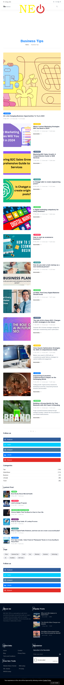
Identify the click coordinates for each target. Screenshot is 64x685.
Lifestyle (5, 478)
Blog (4, 653)
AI (5, 557)
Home (27, 44)
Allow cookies (54, 682)
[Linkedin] (58, 2)
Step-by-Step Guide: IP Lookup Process (24, 521)
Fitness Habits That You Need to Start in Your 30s (27, 512)
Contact (20, 650)
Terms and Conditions (9, 656)
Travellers (12, 557)
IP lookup (21, 668)
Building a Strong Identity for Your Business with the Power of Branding (46, 404)
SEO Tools (20, 557)
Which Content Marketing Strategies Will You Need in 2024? (46, 127)
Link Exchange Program (19, 503)
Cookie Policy (47, 680)
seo (30, 554)
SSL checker (6, 668)
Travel (4, 480)
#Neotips (37, 554)
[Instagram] (56, 2)
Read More (36, 134)
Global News (6, 472)
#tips (6, 554)
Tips (4, 469)
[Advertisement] (32, 26)
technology (54, 554)
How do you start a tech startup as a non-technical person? (46, 266)
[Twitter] (55, 2)
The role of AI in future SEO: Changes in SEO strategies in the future (46, 321)
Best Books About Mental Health (22, 493)
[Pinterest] (60, 2)
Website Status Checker (9, 666)
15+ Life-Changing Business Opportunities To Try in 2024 (23, 116)
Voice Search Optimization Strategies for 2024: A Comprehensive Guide (46, 349)
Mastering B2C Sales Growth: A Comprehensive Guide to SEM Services (44, 156)
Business (5, 475)
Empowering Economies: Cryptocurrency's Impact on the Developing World (44, 377)
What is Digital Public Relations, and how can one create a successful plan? (35, 530)
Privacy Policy (21, 653)
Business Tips (15, 554)
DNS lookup (22, 666)
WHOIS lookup (7, 671)
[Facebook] (53, 2)
